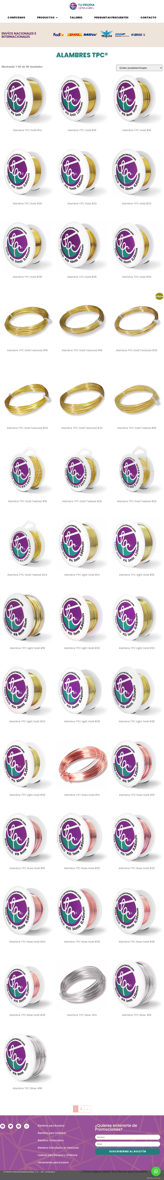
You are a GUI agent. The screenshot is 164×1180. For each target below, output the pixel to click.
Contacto (148, 17)
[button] (156, 1171)
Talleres (76, 17)
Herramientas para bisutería (53, 1162)
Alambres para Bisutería (51, 1125)
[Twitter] (10, 1126)
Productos (45, 17)
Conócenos (16, 17)
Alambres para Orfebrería (52, 1133)
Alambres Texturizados (51, 1140)
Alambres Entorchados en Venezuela (58, 1147)
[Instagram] (26, 1126)
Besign (158, 1178)
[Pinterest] (18, 1126)
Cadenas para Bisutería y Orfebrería (57, 1155)
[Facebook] (2, 1126)
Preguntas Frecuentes (111, 17)
